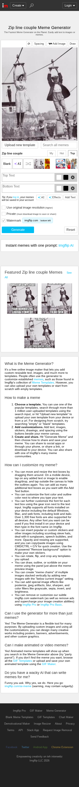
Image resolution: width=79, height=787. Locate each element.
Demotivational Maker (17, 723)
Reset (70, 229)
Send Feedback (39, 736)
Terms (10, 730)
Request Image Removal (57, 730)
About (58, 723)
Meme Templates (43, 382)
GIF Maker (49, 664)
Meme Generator (56, 710)
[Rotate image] (29, 43)
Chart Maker (66, 717)
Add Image (59, 43)
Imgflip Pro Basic (51, 604)
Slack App (33, 730)
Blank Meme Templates (19, 717)
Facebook (11, 747)
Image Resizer (42, 723)
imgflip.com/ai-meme (18, 686)
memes (38, 379)
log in (16, 197)
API (20, 730)
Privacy (70, 723)
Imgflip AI (66, 245)
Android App (40, 747)
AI (43, 197)
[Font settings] (72, 177)
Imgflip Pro (29, 604)
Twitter (25, 747)
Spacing (39, 43)
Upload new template (20, 145)
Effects (56, 197)
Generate (18, 229)
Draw (73, 43)
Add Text (70, 197)
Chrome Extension (62, 747)
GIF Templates (22, 660)
